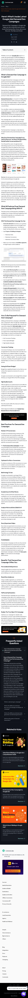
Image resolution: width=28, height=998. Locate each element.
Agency (4, 918)
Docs (3, 953)
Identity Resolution (6, 885)
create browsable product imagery (12, 281)
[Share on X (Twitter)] (12, 42)
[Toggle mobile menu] (24, 2)
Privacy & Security (6, 904)
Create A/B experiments (9, 288)
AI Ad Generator (21, 397)
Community (5, 977)
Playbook (4, 956)
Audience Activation (7, 894)
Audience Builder (6, 888)
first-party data (17, 326)
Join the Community (13, 871)
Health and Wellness (7, 921)
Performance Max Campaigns (11, 445)
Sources (4, 882)
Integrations (5, 950)
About (3, 967)
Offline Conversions (7, 898)
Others (4, 939)
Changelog (5, 959)
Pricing (4, 971)
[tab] (14, 650)
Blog (7, 6)
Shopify (4, 929)
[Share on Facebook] (14, 42)
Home (2, 6)
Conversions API (6, 901)
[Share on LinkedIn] (16, 42)
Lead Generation (6, 915)
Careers (4, 974)
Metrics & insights (8, 297)
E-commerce (5, 912)
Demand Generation (6, 99)
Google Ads (15, 55)
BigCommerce (6, 936)
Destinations (5, 891)
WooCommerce (6, 932)
